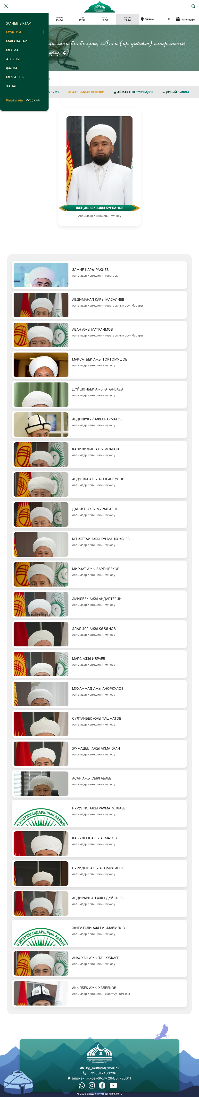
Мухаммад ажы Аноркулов (98, 688)
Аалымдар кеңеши (88, 92)
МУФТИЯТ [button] (14, 32)
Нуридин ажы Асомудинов (98, 868)
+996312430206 (102, 1073)
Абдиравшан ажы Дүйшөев (98, 898)
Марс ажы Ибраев (88, 658)
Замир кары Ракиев (90, 269)
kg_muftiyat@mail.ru (102, 1068)
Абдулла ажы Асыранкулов (98, 479)
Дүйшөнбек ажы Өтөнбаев (97, 389)
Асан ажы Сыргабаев (91, 778)
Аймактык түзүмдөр (135, 92)
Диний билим (177, 92)
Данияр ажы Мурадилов (95, 509)
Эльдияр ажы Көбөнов (94, 628)
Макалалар (16, 41)
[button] (6, 6)
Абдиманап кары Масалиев (98, 299)
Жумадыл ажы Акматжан (96, 748)
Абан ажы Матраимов (92, 329)
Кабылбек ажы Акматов (94, 838)
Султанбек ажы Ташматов (96, 718)
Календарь (188, 19)
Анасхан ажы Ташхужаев (95, 958)
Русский (33, 100)
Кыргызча (14, 100)
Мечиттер (15, 77)
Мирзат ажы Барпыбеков (95, 569)
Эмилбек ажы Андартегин (97, 599)
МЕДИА (12, 50)
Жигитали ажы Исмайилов (98, 928)
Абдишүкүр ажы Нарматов (97, 419)
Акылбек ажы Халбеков (94, 988)
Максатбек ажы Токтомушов (99, 359)
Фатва (11, 68)
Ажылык (14, 59)
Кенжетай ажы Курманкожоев (101, 539)
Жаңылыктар (18, 23)
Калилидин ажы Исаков (95, 449)
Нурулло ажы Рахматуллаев (98, 808)
